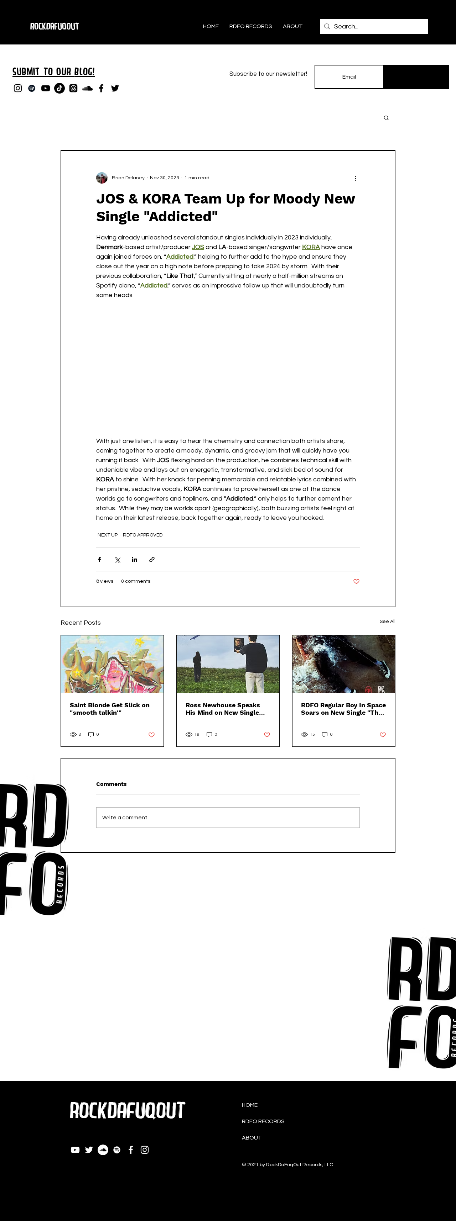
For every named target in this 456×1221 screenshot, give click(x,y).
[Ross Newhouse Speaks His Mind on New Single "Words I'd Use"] (228, 664)
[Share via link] (152, 559)
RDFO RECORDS (263, 1121)
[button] (386, 117)
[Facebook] (101, 88)
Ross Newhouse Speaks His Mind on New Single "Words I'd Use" (223, 708)
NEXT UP (108, 535)
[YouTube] (45, 88)
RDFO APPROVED (142, 535)
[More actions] (355, 178)
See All (387, 621)
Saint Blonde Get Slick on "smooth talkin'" (110, 708)
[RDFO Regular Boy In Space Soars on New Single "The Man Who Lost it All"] (343, 664)
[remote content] (228, 363)
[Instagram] (17, 88)
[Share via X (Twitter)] (117, 559)
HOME (250, 1105)
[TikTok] (59, 88)
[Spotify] (31, 88)
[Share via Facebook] (99, 559)
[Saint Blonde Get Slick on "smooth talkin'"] (112, 664)
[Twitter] (115, 88)
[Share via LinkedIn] (134, 559)
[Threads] (73, 88)
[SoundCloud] (87, 88)
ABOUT (252, 1138)
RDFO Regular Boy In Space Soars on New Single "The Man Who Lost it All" (343, 708)
